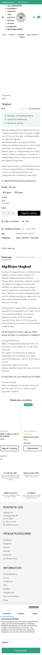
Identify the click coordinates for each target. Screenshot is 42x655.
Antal (4, 208)
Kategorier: (6, 238)
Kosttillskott (20, 35)
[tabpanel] (21, 328)
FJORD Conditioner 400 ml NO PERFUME (9, 435)
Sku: (3, 233)
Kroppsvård (34, 238)
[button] (21, 95)
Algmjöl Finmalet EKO (31, 437)
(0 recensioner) (34, 108)
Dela (27, 221)
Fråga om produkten (11, 221)
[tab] (6, 257)
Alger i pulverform (32, 35)
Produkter (11, 35)
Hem (3, 35)
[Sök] (34, 17)
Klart (5, 197)
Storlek (5, 187)
